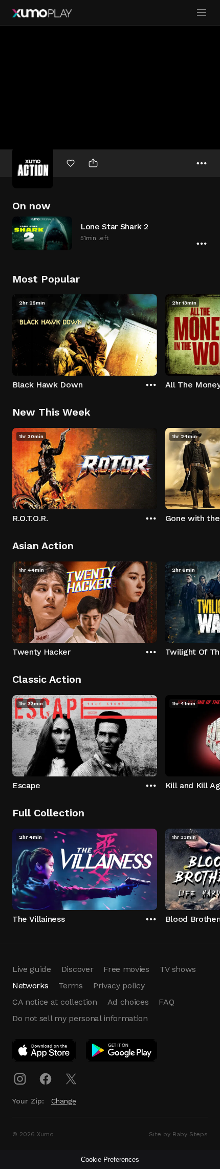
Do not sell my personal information (80, 1018)
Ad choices (128, 1002)
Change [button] (63, 1101)
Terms (70, 985)
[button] (110, 233)
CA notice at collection (54, 1002)
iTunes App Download (44, 1052)
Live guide (31, 969)
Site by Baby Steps (178, 1134)
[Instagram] (20, 1079)
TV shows (177, 969)
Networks (30, 985)
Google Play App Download (122, 1052)
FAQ (166, 1002)
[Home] (42, 13)
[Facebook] (45, 1079)
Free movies (126, 969)
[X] (71, 1079)
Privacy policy (119, 985)
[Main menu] (201, 13)
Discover (77, 969)
